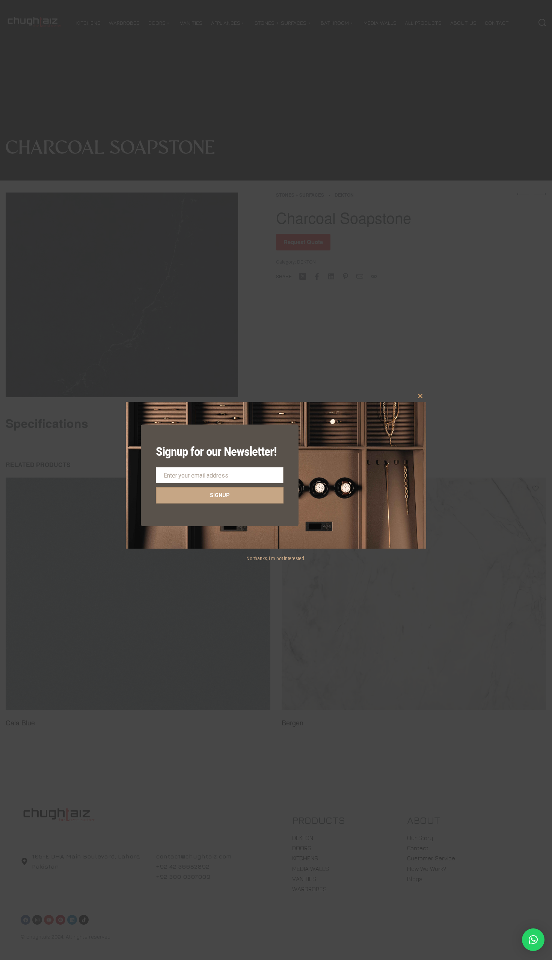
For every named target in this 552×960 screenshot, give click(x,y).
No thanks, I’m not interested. (275, 558)
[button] (533, 939)
